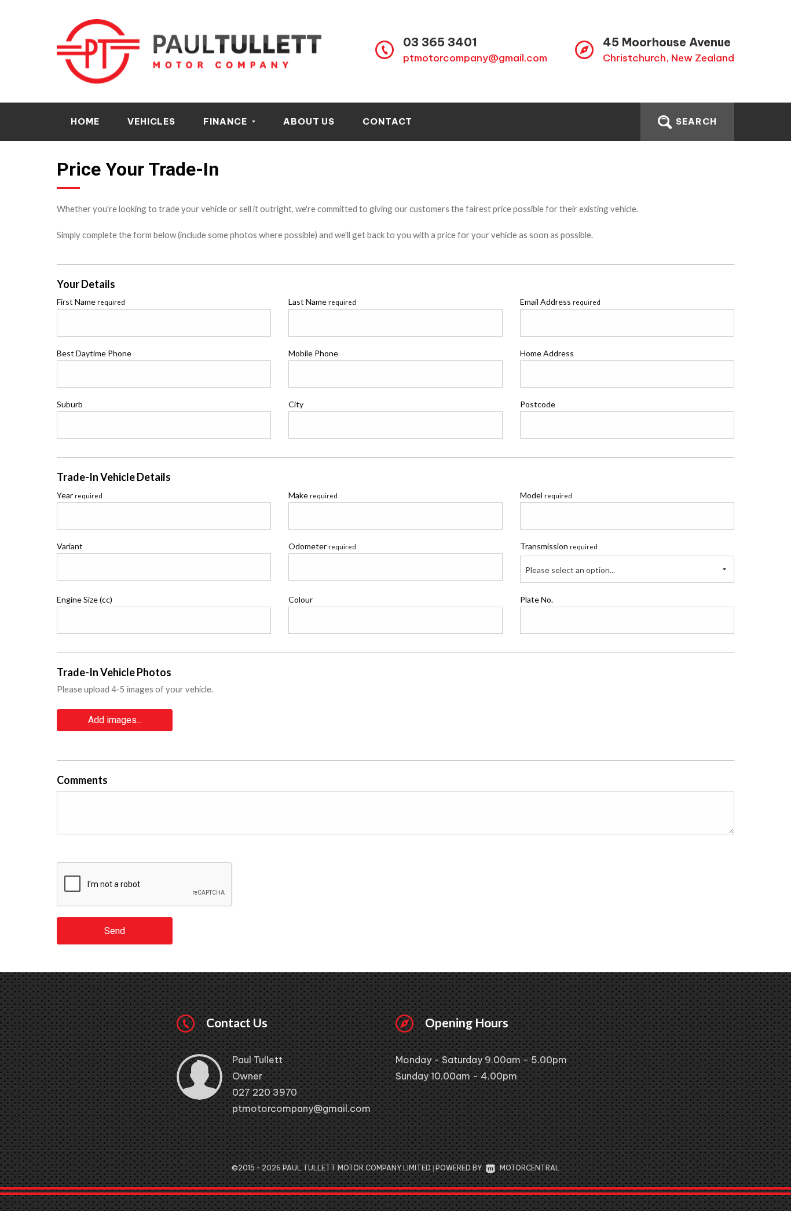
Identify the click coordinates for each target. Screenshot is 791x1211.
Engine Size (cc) (84, 599)
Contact (387, 121)
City (295, 404)
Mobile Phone (313, 353)
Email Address (560, 302)
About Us (309, 121)
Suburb (70, 404)
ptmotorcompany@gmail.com (475, 58)
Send (114, 930)
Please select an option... (570, 570)
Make (313, 495)
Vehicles (151, 121)
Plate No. (536, 599)
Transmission (559, 546)
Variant (70, 546)
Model (546, 495)
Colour (300, 599)
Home (85, 121)
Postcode (537, 404)
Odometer (322, 546)
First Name (91, 302)
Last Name (322, 302)
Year (79, 495)
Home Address (547, 353)
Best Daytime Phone (94, 353)
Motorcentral (529, 1167)
